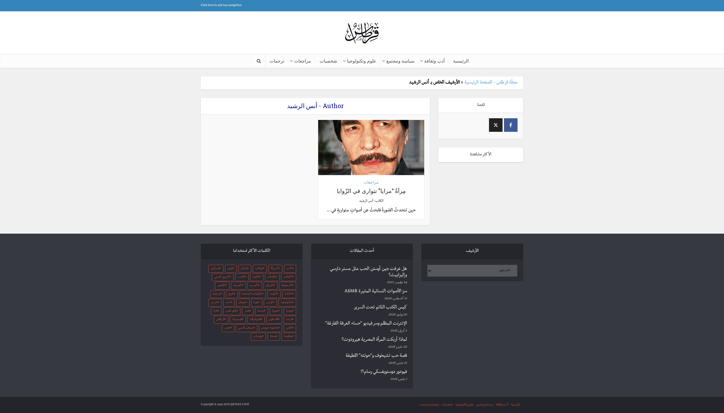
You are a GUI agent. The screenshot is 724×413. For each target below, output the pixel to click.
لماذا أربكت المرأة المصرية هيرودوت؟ (374, 340)
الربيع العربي (221, 277)
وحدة (273, 337)
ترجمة (216, 294)
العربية (237, 286)
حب (227, 303)
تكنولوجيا (286, 303)
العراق (269, 286)
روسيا (289, 311)
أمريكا (274, 269)
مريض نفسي (245, 328)
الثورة (256, 277)
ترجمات (277, 61)
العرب (254, 286)
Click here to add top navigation (221, 5)
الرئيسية (461, 61)
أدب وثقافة (434, 61)
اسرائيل (215, 269)
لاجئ (289, 328)
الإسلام (271, 277)
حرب (214, 303)
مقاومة (288, 337)
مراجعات (302, 61)
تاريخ (231, 294)
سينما (260, 311)
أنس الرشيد (366, 201)
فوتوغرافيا (255, 320)
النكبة (288, 294)
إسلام (244, 269)
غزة (215, 311)
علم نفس (231, 311)
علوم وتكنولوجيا (361, 61)
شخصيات (328, 61)
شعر (246, 311)
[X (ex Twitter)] (496, 125)
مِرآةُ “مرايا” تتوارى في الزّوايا (371, 190)
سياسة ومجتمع (400, 61)
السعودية (286, 286)
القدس (221, 286)
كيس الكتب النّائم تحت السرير (380, 308)
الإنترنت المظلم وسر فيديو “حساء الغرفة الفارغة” (366, 324)
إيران (229, 269)
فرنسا (289, 320)
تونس (269, 303)
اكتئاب (287, 277)
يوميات (257, 337)
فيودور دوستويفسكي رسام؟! (384, 372)
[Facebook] (511, 125)
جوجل (241, 303)
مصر (227, 328)
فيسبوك (237, 320)
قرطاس (220, 320)
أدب (289, 269)
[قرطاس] (362, 33)
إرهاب (258, 269)
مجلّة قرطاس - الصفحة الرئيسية (491, 83)
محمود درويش (269, 328)
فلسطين (273, 320)
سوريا (275, 311)
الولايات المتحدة (252, 294)
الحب (241, 277)
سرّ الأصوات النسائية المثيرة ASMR (375, 291)
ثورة (255, 303)
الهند (273, 294)
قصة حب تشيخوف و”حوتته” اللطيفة (376, 356)
